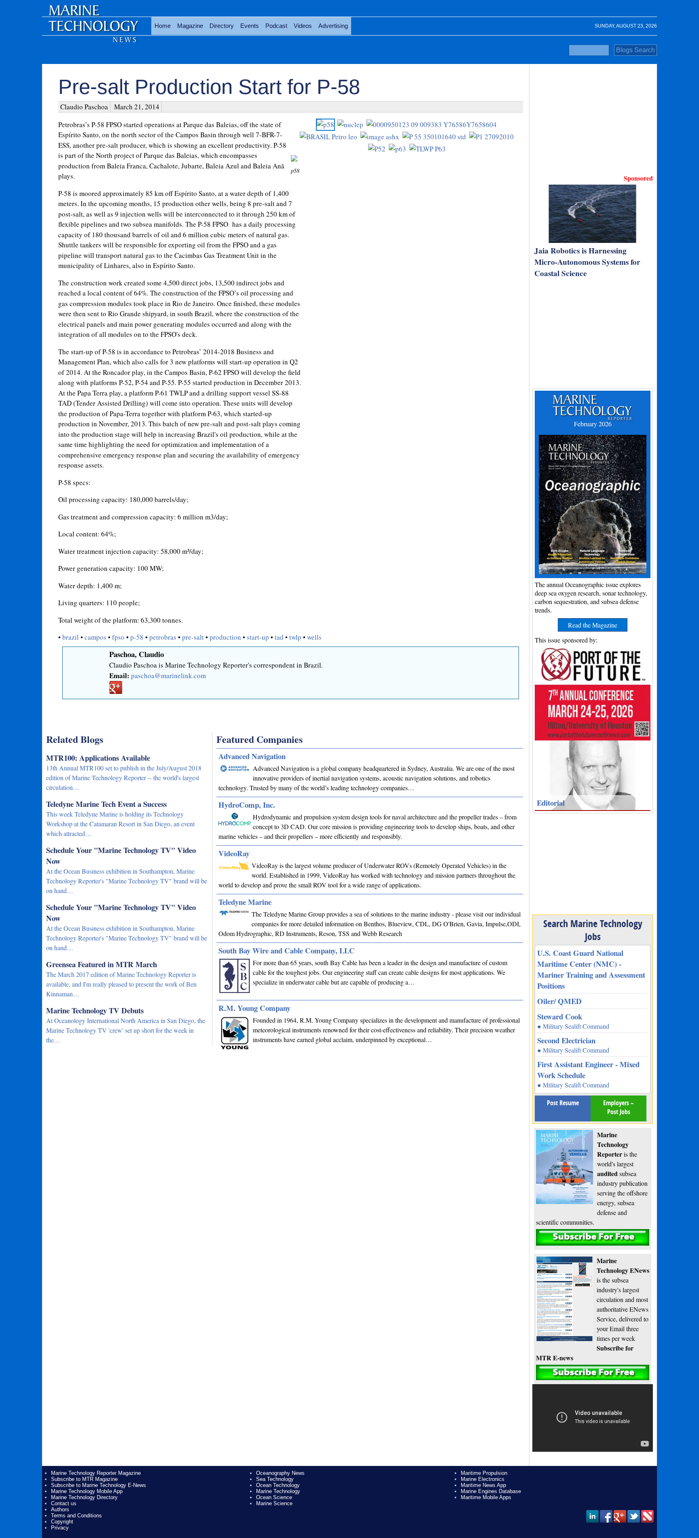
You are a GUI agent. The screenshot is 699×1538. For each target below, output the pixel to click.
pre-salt (193, 637)
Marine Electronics (482, 1479)
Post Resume (563, 1102)
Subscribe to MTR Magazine (84, 1479)
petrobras (162, 637)
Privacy (60, 1528)
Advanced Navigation (252, 756)
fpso (118, 637)
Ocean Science (274, 1497)
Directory (222, 25)
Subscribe (592, 1237)
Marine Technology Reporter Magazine (96, 1473)
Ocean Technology (278, 1485)
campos (95, 637)
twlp (295, 637)
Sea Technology (275, 1479)
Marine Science (274, 1503)
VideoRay (234, 853)
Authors (60, 1509)
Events (249, 25)
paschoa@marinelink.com (168, 675)
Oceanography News (280, 1473)
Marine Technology (278, 1491)
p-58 (137, 637)
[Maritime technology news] (92, 30)
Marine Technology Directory (84, 1497)
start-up (258, 637)
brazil (70, 637)
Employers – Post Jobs (618, 1107)
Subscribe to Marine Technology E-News (98, 1485)
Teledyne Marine (244, 901)
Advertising (333, 25)
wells (314, 637)
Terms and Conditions (76, 1515)
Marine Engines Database (491, 1491)
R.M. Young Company (254, 1007)
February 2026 (593, 423)
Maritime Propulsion (484, 1473)
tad (279, 637)
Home (163, 25)
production (225, 637)
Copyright (62, 1522)
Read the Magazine (592, 625)
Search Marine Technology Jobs (592, 930)
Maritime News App (483, 1485)
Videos (303, 25)
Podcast (276, 25)
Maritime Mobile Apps (486, 1497)
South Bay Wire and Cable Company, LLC (286, 950)
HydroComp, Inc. (246, 804)
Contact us (63, 1503)
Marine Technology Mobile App (87, 1491)
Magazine (190, 25)
